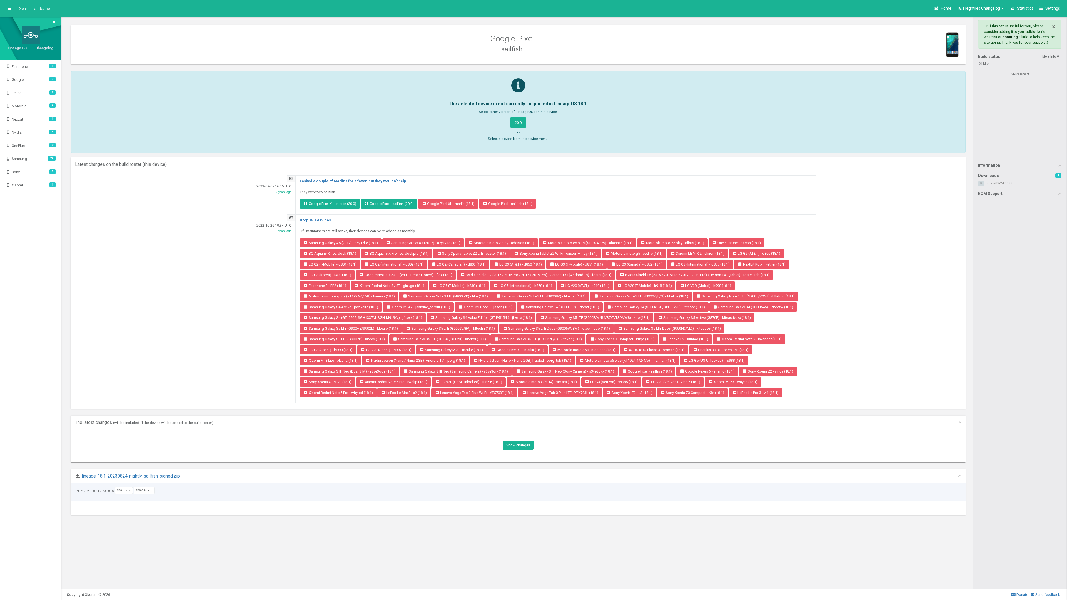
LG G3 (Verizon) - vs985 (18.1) (613, 382)
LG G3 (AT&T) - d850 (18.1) (520, 264)
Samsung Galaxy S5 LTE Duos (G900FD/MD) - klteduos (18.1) (672, 328)
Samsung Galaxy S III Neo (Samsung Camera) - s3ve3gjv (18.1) (458, 371)
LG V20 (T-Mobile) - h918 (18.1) (647, 286)
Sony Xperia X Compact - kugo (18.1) (624, 339)
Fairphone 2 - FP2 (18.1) (327, 286)
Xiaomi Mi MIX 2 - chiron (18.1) (699, 253)
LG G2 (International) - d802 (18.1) (396, 264)
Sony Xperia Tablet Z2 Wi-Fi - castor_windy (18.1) (558, 253)
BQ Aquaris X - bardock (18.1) (332, 253)
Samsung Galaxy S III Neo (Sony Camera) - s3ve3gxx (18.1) (567, 371)
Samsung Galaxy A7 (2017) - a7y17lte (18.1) (425, 243)
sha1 (120, 490)
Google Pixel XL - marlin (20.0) (332, 204)
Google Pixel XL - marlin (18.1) (450, 204)
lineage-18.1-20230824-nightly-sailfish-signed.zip (131, 476)
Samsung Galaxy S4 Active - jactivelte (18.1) (343, 307)
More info (1049, 56)
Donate (1022, 594)
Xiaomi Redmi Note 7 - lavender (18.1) (751, 339)
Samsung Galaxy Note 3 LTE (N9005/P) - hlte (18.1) (447, 296)
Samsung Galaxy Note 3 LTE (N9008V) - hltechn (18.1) (543, 296)
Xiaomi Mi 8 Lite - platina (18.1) (333, 360)
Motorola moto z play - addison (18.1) (503, 243)
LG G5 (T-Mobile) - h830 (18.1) (461, 286)
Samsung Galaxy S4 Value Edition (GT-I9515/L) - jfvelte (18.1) (483, 318)
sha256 (141, 490)
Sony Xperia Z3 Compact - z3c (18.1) (694, 393)
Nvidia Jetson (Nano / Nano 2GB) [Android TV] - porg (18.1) (417, 360)
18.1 (979, 8)
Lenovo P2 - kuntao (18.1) (687, 339)
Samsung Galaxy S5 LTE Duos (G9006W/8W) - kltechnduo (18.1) (558, 328)
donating (1010, 37)
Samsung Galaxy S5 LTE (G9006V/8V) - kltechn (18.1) (452, 328)
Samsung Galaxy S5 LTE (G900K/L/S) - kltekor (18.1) (540, 339)
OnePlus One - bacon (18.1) (739, 243)
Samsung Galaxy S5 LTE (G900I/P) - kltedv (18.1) (346, 339)
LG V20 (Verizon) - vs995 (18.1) (675, 382)
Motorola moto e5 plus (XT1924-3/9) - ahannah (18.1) (590, 243)
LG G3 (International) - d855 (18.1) (702, 264)
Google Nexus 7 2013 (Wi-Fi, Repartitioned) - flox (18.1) (408, 275)
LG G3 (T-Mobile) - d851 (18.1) (578, 264)
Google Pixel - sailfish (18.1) (509, 204)
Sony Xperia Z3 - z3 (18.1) (631, 393)
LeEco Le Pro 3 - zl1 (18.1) (758, 393)
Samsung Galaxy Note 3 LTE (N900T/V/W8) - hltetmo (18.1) (748, 296)
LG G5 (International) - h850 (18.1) (525, 286)
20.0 (518, 123)
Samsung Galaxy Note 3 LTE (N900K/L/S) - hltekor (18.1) (643, 296)
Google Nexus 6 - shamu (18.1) (709, 371)
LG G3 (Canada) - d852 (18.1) (638, 264)
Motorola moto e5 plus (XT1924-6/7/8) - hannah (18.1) (351, 296)
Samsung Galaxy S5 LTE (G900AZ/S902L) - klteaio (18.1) (353, 328)
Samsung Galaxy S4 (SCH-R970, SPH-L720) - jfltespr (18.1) (658, 307)
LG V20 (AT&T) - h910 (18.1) (587, 286)
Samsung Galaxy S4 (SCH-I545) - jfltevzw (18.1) (755, 307)
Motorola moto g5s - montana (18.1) (586, 350)
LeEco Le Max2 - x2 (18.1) (406, 393)
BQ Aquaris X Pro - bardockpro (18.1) (399, 253)
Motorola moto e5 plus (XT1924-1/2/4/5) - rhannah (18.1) (629, 360)
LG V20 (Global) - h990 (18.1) (707, 286)
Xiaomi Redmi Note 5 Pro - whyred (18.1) (340, 393)
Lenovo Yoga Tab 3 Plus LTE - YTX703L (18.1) (562, 393)
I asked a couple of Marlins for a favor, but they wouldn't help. (353, 181)
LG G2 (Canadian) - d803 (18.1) (461, 264)
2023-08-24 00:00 (1000, 183)
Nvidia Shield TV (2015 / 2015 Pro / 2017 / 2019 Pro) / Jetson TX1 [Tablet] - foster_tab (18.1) (697, 275)
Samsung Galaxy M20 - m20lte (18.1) (453, 350)
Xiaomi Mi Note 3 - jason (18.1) (487, 307)
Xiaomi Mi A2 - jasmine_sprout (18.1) (420, 307)
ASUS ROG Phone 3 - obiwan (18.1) (656, 350)
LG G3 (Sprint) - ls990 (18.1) (330, 350)
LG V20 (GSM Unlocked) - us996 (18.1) (471, 382)
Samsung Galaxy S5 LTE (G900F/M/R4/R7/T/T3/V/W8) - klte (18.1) (597, 318)
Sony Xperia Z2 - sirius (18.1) (770, 371)
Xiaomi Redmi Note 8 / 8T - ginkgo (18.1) (391, 286)
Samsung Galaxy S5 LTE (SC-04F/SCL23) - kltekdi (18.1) (441, 339)
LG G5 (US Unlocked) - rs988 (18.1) (716, 360)
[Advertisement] (1019, 117)
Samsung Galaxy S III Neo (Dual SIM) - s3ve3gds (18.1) (351, 371)
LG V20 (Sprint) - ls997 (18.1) (388, 350)
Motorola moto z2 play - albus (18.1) (674, 243)
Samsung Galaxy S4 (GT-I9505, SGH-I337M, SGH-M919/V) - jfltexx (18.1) (365, 318)
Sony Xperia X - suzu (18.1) (329, 382)
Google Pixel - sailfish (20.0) (391, 204)
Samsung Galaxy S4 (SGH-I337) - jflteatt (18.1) (562, 307)
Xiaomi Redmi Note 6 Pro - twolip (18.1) (395, 382)
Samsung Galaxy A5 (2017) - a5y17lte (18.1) (343, 243)
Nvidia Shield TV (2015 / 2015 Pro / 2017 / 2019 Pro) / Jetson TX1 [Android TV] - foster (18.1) (538, 275)
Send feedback (1047, 594)
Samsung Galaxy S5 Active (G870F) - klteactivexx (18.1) (706, 318)
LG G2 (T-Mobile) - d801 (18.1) (332, 264)
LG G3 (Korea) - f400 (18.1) (329, 275)
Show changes (518, 445)
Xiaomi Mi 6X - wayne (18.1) (735, 382)
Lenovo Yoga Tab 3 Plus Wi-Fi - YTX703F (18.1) (476, 393)
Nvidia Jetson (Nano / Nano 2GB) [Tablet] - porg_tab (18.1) (524, 360)
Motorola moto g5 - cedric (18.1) (636, 253)
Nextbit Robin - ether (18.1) (764, 264)
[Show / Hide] (9, 8)
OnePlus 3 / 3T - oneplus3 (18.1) (723, 350)
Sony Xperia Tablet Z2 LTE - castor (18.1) (473, 253)
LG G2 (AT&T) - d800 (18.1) (758, 253)
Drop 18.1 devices (315, 220)
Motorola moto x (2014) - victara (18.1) (546, 382)
